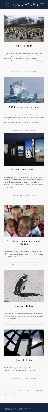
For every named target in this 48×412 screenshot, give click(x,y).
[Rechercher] (35, 4)
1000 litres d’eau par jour (24, 107)
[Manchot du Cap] (24, 286)
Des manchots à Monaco (24, 169)
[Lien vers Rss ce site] (42, 406)
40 (27, 390)
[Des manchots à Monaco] (24, 149)
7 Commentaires (17, 378)
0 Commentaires (17, 265)
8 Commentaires (17, 327)
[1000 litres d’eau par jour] (24, 90)
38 (19, 390)
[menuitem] (35, 4)
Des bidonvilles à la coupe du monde (24, 242)
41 (5, 394)
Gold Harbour (24, 45)
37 (14, 390)
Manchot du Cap (24, 306)
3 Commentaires (17, 130)
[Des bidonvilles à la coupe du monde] (24, 221)
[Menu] (41, 4)
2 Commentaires (17, 71)
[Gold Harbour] (24, 28)
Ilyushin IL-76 (24, 360)
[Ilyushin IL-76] (24, 343)
